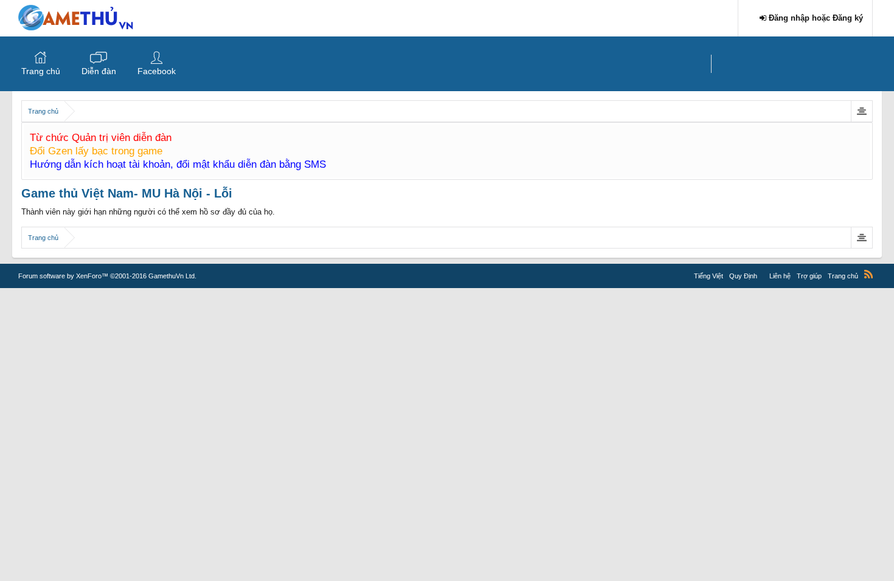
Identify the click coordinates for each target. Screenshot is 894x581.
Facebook (156, 71)
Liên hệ (780, 276)
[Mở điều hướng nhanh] (861, 111)
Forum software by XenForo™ (107, 276)
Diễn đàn (98, 71)
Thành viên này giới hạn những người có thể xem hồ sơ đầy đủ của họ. (148, 211)
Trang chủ (40, 71)
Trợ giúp (809, 276)
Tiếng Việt (708, 276)
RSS (868, 274)
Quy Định (743, 276)
